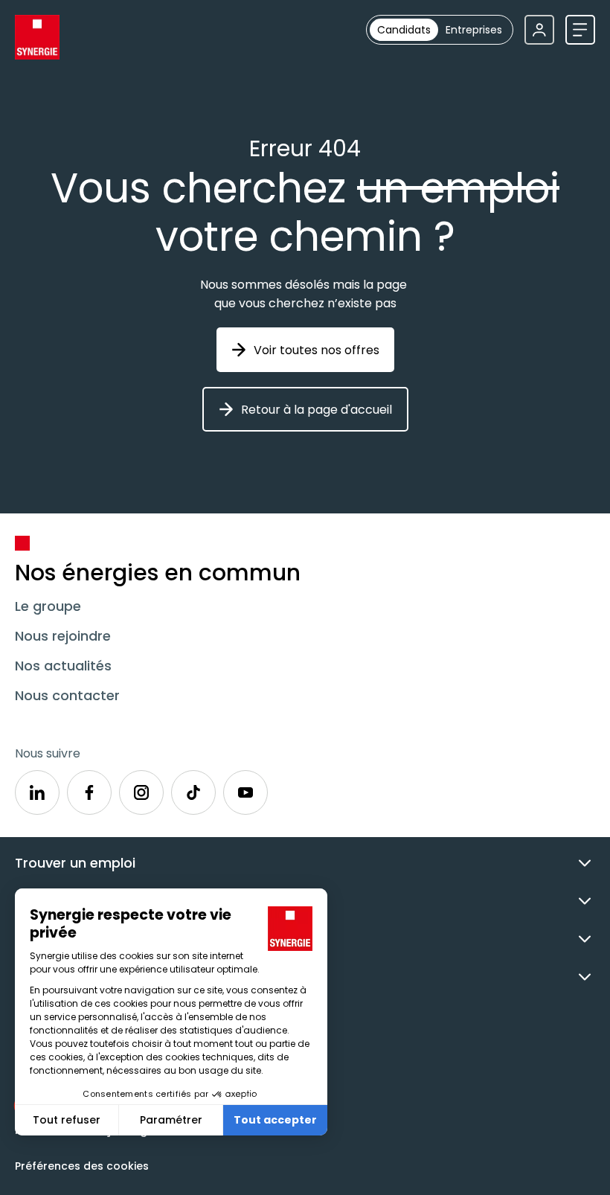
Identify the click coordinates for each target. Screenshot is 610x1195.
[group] (439, 30)
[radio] (404, 30)
